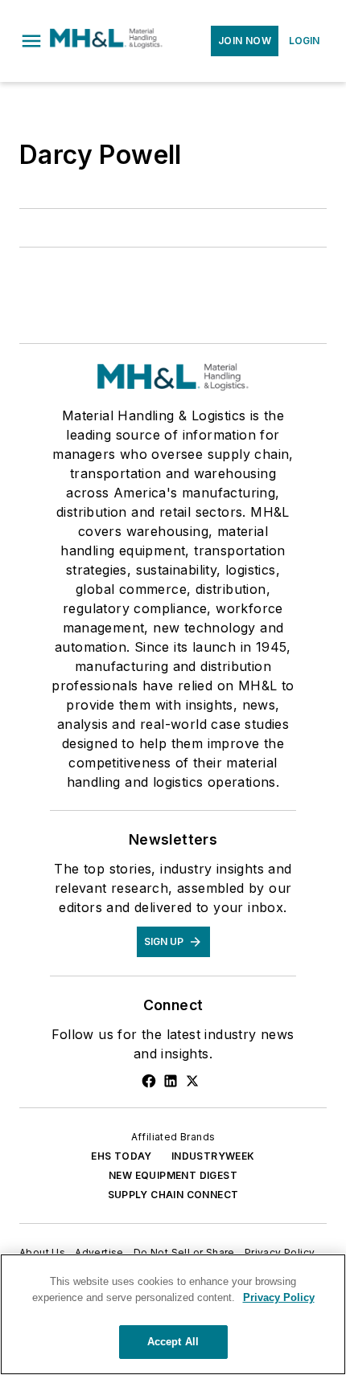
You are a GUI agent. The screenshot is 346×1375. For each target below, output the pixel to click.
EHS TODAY (121, 1156)
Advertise (99, 1252)
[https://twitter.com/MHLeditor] (192, 1081)
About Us (42, 1252)
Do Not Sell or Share (184, 1252)
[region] (173, 1314)
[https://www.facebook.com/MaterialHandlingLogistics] (149, 1081)
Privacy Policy (280, 1252)
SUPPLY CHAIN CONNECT (173, 1195)
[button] (31, 41)
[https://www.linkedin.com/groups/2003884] (171, 1081)
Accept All (173, 1342)
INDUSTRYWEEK (213, 1156)
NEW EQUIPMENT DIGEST (173, 1175)
